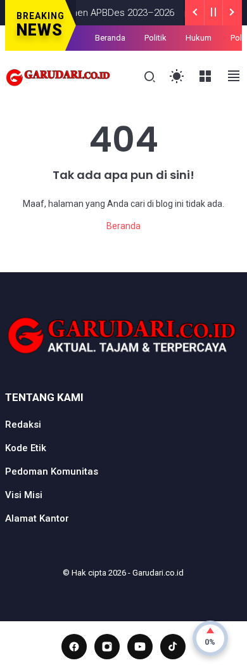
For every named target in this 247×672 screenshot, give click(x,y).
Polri (238, 38)
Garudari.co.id (158, 572)
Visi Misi (23, 495)
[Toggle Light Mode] (177, 76)
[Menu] (205, 76)
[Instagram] (107, 646)
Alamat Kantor (37, 518)
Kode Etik (25, 448)
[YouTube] (140, 646)
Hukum (199, 38)
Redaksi (23, 424)
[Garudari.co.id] (58, 76)
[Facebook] (74, 646)
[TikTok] (173, 646)
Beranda (110, 38)
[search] (149, 77)
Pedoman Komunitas (51, 471)
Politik (155, 38)
